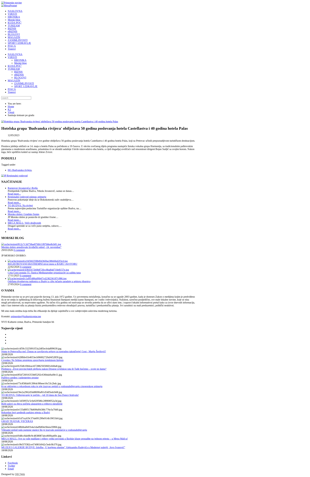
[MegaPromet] (9, 5)
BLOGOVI (20, 77)
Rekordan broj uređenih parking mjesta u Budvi (25, 412)
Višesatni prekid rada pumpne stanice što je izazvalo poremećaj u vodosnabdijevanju (44, 430)
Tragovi (12, 92)
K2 (9, 109)
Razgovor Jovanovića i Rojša (23, 188)
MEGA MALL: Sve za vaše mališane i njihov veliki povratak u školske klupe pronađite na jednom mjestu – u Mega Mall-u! (64, 438)
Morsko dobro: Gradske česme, (24, 214)
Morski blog (20, 63)
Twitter (11, 465)
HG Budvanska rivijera (19, 170)
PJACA (12, 89)
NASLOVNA (15, 54)
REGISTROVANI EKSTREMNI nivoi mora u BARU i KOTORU (42, 264)
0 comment (19, 250)
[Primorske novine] (11, 2)
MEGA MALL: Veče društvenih (24, 223)
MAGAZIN (14, 80)
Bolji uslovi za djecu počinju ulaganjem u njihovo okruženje (31, 403)
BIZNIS (18, 71)
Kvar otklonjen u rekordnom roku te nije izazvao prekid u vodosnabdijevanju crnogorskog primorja (51, 386)
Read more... (14, 193)
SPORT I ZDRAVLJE (25, 86)
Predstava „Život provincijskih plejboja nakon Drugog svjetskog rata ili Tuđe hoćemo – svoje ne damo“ (54, 369)
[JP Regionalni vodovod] (14, 175)
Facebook (13, 462)
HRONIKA (20, 60)
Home (11, 106)
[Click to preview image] (59, 121)
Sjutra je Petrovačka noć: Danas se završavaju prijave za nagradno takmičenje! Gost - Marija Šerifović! (53, 351)
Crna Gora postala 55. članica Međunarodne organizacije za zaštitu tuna (44, 272)
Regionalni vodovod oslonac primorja (27, 196)
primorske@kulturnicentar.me (26, 316)
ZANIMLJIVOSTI (24, 83)
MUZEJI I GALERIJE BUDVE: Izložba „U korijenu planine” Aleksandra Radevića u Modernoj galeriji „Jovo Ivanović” (63, 447)
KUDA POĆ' (15, 66)
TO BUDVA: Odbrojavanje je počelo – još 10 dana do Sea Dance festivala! (40, 395)
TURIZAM (14, 68)
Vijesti (11, 112)
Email (11, 468)
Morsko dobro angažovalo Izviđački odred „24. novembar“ (31, 247)
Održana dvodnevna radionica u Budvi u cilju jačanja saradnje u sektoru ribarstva (49, 281)
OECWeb (20, 474)
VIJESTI (12, 57)
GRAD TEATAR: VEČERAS (17, 421)
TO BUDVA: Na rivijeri (20, 205)
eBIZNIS (19, 74)
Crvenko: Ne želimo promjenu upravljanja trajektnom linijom (32, 360)
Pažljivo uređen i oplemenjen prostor (20, 377)
